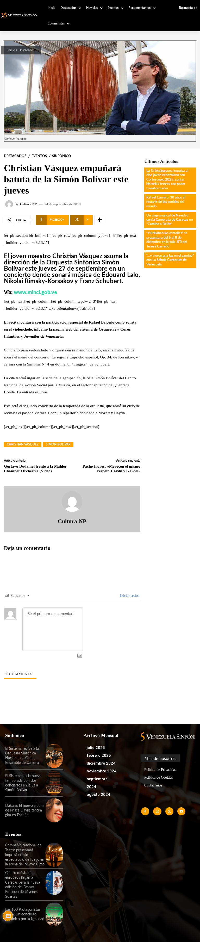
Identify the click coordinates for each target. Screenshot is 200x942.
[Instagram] (157, 811)
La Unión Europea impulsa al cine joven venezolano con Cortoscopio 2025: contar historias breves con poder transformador (167, 179)
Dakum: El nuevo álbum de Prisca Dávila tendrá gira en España (24, 810)
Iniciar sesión (129, 596)
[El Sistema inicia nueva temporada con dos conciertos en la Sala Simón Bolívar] (54, 783)
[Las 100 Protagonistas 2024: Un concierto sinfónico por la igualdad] (54, 914)
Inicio (11, 50)
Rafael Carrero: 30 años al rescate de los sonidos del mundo (165, 202)
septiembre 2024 (97, 783)
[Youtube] (181, 811)
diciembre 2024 (101, 763)
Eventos (39, 156)
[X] (169, 811)
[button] (188, 8)
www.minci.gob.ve (35, 292)
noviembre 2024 (101, 771)
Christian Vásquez (23, 444)
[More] (99, 220)
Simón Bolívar (58, 444)
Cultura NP (28, 204)
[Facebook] (145, 811)
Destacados (26, 50)
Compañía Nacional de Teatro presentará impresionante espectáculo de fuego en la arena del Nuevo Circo (25, 855)
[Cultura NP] (10, 204)
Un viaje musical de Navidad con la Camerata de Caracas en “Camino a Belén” (169, 220)
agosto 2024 (98, 794)
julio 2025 (96, 747)
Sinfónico (61, 156)
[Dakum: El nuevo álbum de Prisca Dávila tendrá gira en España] (54, 810)
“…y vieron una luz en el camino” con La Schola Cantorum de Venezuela (170, 260)
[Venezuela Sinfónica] (20, 15)
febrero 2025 (99, 755)
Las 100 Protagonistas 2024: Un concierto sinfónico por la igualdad (24, 914)
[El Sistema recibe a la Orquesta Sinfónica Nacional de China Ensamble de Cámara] (54, 756)
